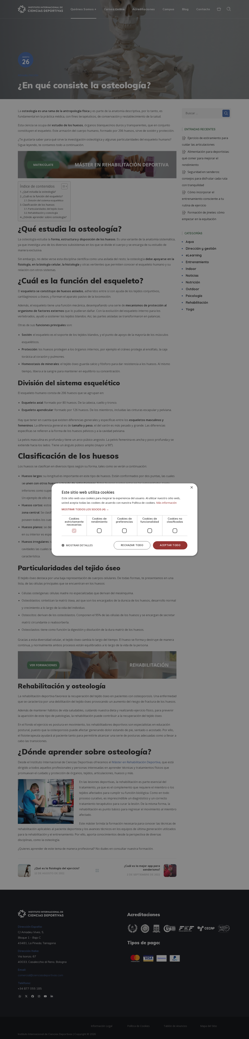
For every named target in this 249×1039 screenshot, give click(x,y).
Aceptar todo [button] (170, 545)
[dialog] (124, 519)
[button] (124, 509)
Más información (166, 502)
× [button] (191, 487)
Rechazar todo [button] (132, 545)
